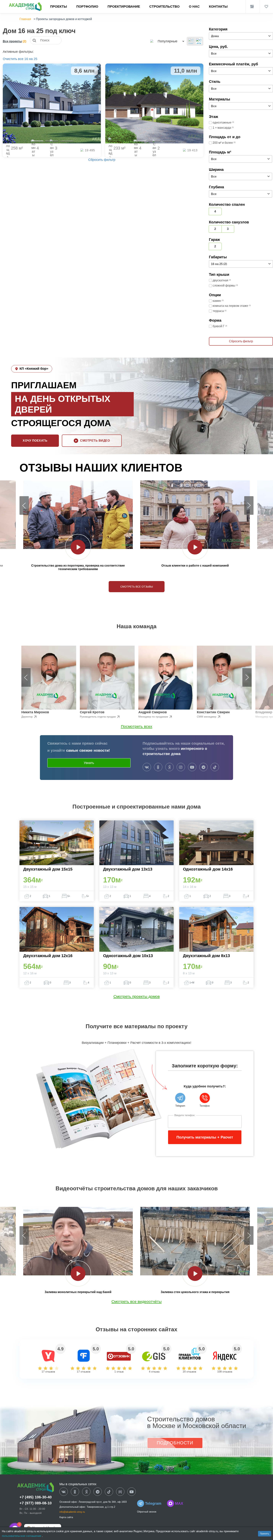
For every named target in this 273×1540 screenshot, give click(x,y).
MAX (179, 1503)
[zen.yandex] (169, 767)
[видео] (78, 547)
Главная (25, 19)
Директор (27, 716)
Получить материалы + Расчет (204, 1137)
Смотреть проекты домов (136, 996)
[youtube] (192, 767)
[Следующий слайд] (249, 505)
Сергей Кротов (92, 712)
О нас (194, 6)
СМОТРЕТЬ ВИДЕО (95, 440)
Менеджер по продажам (153, 716)
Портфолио (87, 6)
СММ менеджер (207, 716)
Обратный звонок (146, 1511)
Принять (264, 1533)
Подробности (175, 1442)
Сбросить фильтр (101, 160)
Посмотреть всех (136, 726)
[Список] (191, 41)
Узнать (89, 763)
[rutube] (120, 1492)
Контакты (218, 6)
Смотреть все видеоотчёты (136, 1301)
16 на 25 (30, 59)
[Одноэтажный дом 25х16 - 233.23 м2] (154, 103)
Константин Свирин (213, 712)
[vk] (147, 767)
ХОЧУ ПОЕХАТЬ (35, 440)
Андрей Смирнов (152, 712)
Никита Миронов (35, 712)
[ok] (158, 767)
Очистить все (13, 59)
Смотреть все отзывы (136, 586)
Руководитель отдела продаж (98, 716)
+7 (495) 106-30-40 (36, 1497)
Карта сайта (66, 1517)
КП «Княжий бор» (34, 368)
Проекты (58, 6)
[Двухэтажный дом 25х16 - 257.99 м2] (52, 103)
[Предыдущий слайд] (24, 505)
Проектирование (124, 6)
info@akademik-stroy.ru (72, 1511)
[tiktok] (215, 767)
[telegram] (203, 767)
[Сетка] (199, 41)
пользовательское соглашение (22, 1535)
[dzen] (86, 1492)
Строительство (164, 6)
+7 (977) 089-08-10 (36, 1503)
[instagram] (181, 767)
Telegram (153, 1503)
